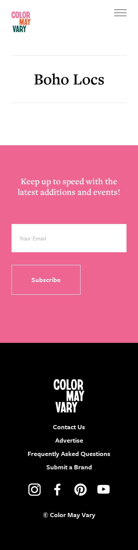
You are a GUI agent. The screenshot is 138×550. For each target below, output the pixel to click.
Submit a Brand (69, 467)
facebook (57, 489)
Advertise (69, 440)
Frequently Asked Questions (69, 453)
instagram (34, 489)
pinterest (80, 489)
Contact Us (69, 427)
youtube (103, 489)
